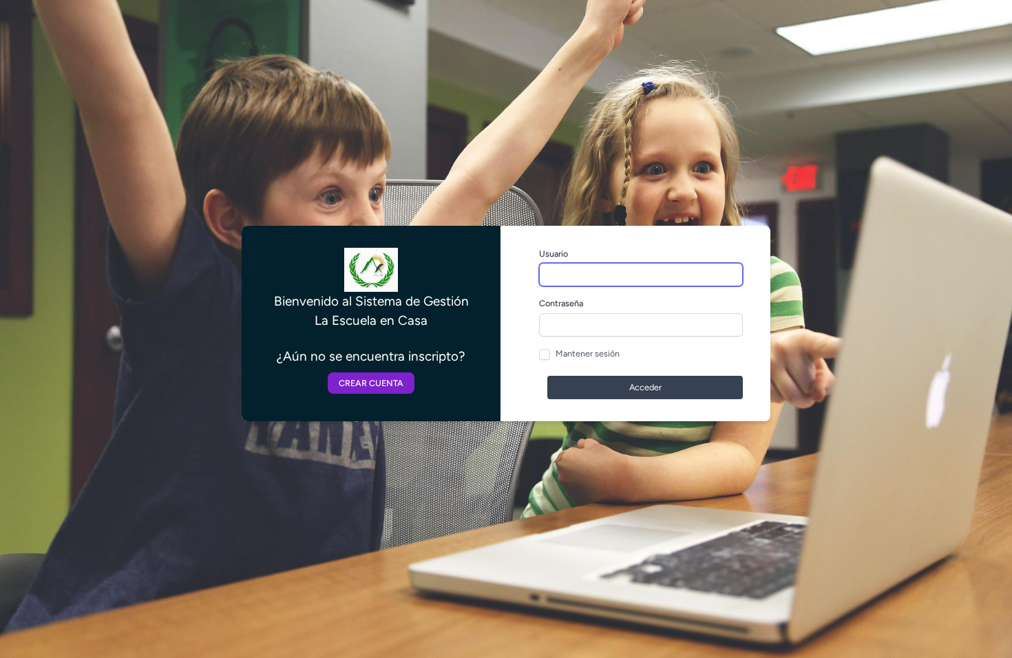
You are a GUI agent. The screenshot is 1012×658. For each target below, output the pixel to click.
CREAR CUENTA (371, 383)
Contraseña (561, 303)
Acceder (645, 387)
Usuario (553, 253)
